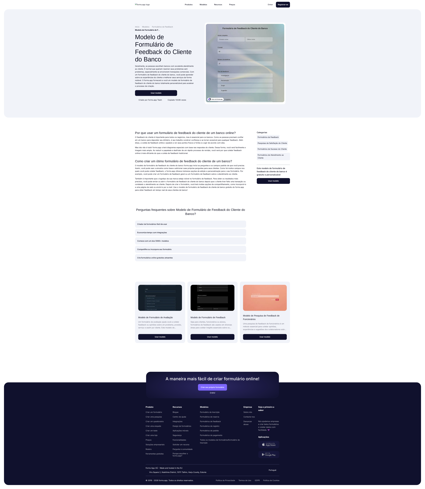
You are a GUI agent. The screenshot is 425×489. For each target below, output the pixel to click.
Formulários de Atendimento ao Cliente (271, 156)
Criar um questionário (155, 421)
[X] (269, 416)
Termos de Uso (245, 480)
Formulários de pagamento (211, 435)
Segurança (177, 435)
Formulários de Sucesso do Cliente (272, 149)
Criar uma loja (151, 435)
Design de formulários (182, 426)
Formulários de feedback (210, 421)
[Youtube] (274, 416)
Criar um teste (151, 430)
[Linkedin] (260, 416)
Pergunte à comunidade (182, 449)
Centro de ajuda (179, 417)
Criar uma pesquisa (154, 417)
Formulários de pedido (209, 430)
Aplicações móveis (180, 430)
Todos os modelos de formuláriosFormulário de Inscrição (220, 441)
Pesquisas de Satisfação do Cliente (272, 143)
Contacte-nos (249, 417)
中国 (272, 464)
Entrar (270, 4)
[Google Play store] (268, 455)
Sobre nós (247, 412)
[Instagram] (265, 416)
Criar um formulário (154, 412)
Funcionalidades (179, 440)
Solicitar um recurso (181, 444)
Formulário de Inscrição (210, 412)
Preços (148, 440)
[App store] (268, 445)
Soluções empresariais (155, 444)
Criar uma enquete (153, 426)
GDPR (257, 480)
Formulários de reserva (209, 417)
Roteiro (149, 449)
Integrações (177, 421)
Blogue (175, 412)
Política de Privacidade (225, 480)
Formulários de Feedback (268, 137)
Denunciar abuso (247, 422)
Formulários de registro (209, 426)
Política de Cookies (271, 480)
